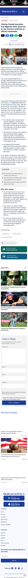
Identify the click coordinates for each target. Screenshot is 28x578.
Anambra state (5, 233)
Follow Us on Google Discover (17, 44)
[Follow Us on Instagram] (19, 568)
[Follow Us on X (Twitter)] (22, 568)
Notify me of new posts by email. (11, 399)
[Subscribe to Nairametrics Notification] (25, 575)
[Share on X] (3, 35)
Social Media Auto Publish (8, 577)
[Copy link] (20, 35)
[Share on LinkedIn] (12, 35)
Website (4, 382)
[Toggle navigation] (23, 11)
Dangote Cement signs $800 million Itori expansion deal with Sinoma (11, 432)
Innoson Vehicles (17, 233)
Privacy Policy (4, 519)
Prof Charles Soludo (7, 237)
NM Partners (4, 522)
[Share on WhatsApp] (16, 35)
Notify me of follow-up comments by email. (14, 398)
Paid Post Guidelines (6, 524)
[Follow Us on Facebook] (12, 568)
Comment (5, 347)
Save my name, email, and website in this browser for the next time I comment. (14, 392)
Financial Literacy (5, 543)
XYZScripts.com (21, 577)
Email (4, 374)
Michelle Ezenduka (14, 40)
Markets (3, 538)
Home (2, 17)
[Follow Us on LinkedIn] (15, 568)
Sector (2, 540)
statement (15, 103)
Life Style (3, 545)
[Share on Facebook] (7, 35)
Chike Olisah (24, 436)
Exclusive (3, 533)
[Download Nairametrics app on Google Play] (14, 498)
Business (6, 17)
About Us (3, 514)
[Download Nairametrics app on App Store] (14, 504)
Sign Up (14, 560)
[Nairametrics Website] (9, 11)
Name (4, 367)
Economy (3, 535)
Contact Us (3, 517)
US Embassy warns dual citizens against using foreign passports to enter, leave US (13, 455)
